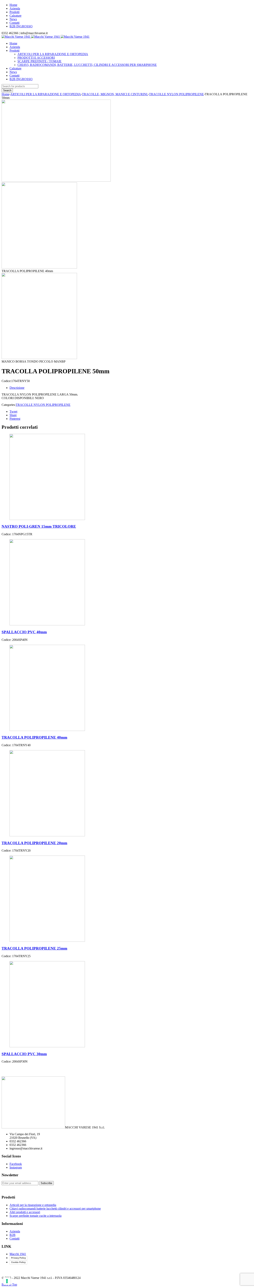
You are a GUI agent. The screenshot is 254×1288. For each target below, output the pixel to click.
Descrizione (17, 387)
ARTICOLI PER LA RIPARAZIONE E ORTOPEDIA (45, 94)
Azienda (15, 8)
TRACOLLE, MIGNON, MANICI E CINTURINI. (115, 94)
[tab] (131, 388)
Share (13, 415)
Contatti (14, 22)
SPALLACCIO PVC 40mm (24, 632)
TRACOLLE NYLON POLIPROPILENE (176, 94)
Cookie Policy (18, 1262)
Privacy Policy (18, 1257)
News (13, 19)
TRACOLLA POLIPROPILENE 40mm (34, 737)
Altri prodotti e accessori (25, 1212)
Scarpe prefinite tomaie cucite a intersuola (36, 1215)
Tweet (13, 411)
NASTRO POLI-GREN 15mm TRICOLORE (39, 526)
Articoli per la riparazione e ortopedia (33, 1205)
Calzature (15, 15)
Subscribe (46, 1183)
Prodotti (14, 12)
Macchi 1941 (18, 1254)
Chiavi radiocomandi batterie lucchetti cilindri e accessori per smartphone (55, 1208)
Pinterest (15, 418)
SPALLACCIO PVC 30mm (24, 1054)
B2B (12, 1235)
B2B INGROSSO (21, 26)
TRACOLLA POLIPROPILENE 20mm (34, 843)
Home (13, 5)
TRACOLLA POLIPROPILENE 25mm (34, 948)
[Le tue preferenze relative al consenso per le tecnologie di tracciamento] (7, 1281)
